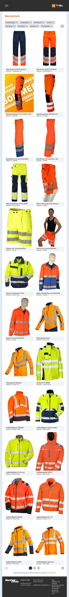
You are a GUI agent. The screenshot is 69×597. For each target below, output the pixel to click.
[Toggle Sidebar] (6, 6)
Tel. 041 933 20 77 (38, 580)
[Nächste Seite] (62, 568)
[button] (12, 22)
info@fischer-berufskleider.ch (41, 585)
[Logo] (57, 5)
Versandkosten (51, 573)
